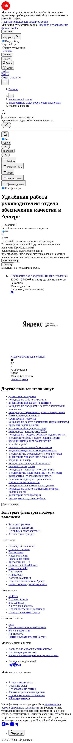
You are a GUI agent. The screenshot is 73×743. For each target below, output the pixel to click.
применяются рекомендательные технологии (31, 706)
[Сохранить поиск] (5, 134)
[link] (7, 63)
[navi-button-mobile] (5, 82)
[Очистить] (6, 125)
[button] (5, 71)
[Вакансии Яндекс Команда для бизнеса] (40, 324)
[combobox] (17, 117)
